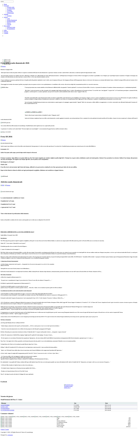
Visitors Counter (5, 429)
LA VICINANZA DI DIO (7, 410)
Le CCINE (10, 11)
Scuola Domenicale (12, 20)
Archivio (9, 15)
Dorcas (9, 23)
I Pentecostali (10, 13)
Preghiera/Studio (11, 21)
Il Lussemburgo (11, 28)
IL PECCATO (4, 407)
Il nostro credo (10, 7)
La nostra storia (11, 8)
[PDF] (2, 185)
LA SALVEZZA (5, 408)
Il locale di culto (11, 27)
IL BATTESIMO (5, 405)
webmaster (10, 435)
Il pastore (9, 10)
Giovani (9, 24)
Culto (8, 18)
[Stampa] (3, 66)
